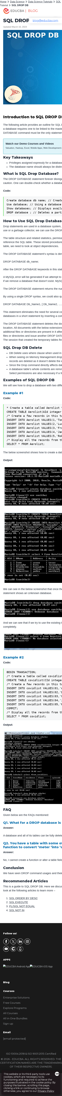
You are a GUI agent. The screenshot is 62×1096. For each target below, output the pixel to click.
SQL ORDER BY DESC (23, 898)
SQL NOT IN (16, 910)
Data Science (17, 1)
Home (3, 1)
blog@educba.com (45, 20)
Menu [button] (53, 11)
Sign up (8, 1023)
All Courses (10, 1013)
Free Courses (11, 1002)
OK (57, 1073)
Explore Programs (15, 1008)
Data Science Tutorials (40, 1)
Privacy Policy (46, 1091)
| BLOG (31, 11)
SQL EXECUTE (18, 902)
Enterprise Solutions (16, 997)
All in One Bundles (15, 1018)
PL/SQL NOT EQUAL (22, 906)
